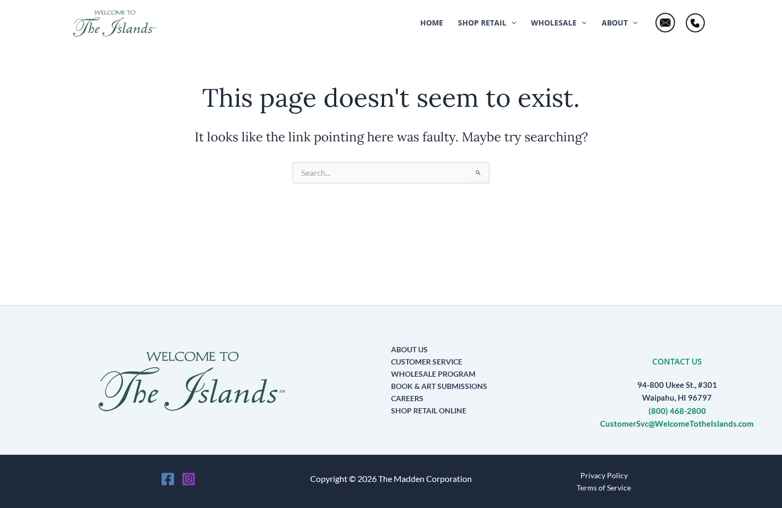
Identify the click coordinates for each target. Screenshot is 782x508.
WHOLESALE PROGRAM (433, 373)
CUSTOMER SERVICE (426, 361)
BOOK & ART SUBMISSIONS (439, 386)
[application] (511, 23)
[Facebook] (168, 479)
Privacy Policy (604, 475)
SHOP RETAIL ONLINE (429, 410)
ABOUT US (409, 349)
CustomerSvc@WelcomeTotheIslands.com (677, 423)
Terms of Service (604, 487)
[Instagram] (188, 479)
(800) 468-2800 (677, 411)
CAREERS (407, 398)
